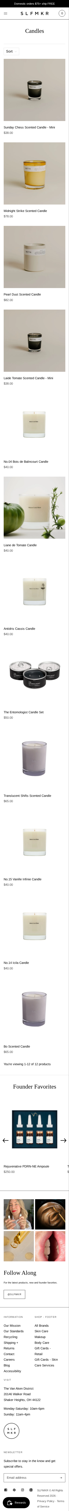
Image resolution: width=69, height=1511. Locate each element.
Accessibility (12, 1371)
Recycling (10, 1337)
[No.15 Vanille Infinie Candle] (34, 842)
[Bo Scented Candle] (34, 1009)
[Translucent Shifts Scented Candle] (34, 758)
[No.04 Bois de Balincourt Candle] (34, 424)
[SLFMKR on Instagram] (22, 1490)
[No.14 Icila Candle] (34, 925)
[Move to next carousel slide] (63, 1140)
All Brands (42, 1325)
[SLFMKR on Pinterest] (14, 1490)
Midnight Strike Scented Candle (25, 211)
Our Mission (12, 1325)
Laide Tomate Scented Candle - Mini (28, 378)
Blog (7, 1365)
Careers (9, 1359)
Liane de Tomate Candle (20, 545)
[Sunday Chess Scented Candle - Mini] (34, 90)
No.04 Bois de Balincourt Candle (26, 461)
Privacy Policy (45, 1501)
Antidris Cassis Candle (19, 628)
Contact (9, 1354)
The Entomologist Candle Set (24, 712)
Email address (16, 1473)
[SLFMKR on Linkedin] (31, 1490)
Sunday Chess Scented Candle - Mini (29, 127)
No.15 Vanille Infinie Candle (22, 879)
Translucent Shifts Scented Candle (27, 796)
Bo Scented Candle (17, 1046)
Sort (9, 51)
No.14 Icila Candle (16, 963)
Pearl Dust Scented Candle (22, 294)
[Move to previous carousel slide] (5, 1140)
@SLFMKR (14, 1294)
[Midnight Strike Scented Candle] (34, 173)
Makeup (40, 1337)
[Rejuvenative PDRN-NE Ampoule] (34, 1129)
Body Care (42, 1343)
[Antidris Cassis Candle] (34, 591)
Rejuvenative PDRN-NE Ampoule (26, 1166)
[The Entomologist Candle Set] (34, 675)
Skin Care (41, 1331)
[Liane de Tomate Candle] (34, 508)
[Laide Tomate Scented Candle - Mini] (34, 341)
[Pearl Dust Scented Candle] (34, 257)
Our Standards (14, 1331)
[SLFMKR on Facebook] (5, 1490)
